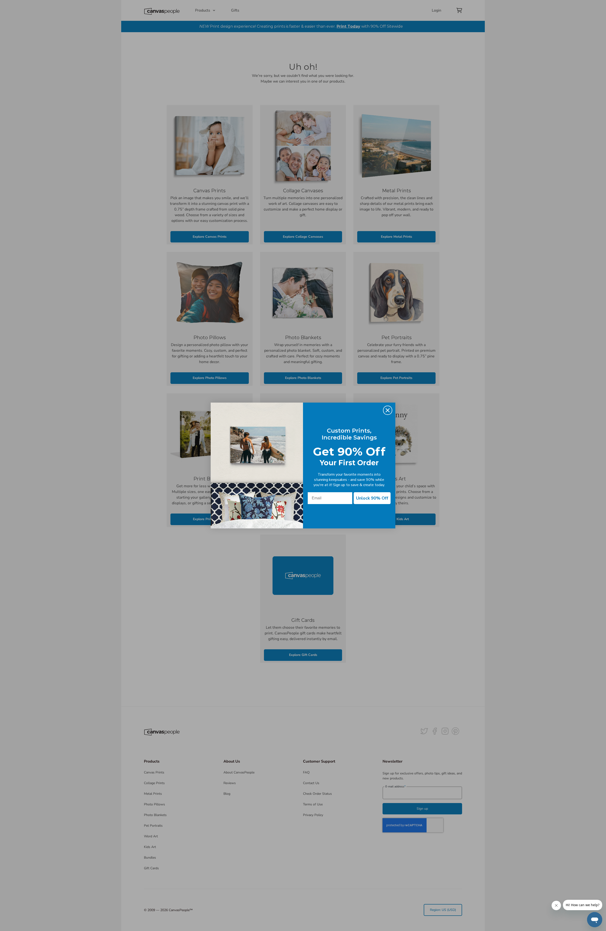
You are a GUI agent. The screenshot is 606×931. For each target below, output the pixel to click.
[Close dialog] (387, 410)
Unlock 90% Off (372, 498)
